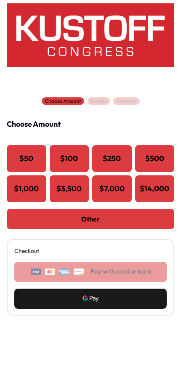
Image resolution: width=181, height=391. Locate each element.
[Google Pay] (90, 299)
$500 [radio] (154, 158)
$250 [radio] (112, 158)
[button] (90, 299)
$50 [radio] (26, 158)
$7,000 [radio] (112, 188)
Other (90, 219)
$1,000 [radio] (26, 188)
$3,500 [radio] (69, 188)
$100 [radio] (69, 158)
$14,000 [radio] (154, 188)
